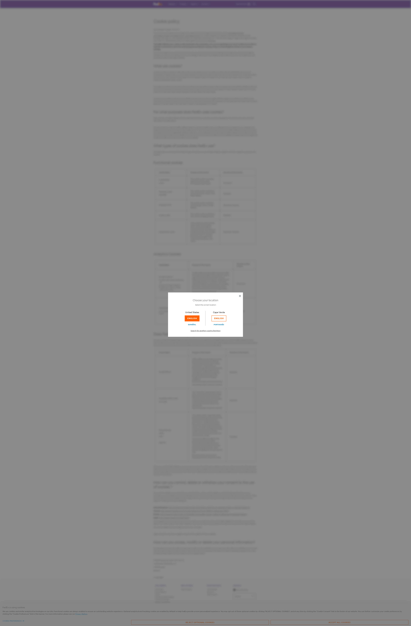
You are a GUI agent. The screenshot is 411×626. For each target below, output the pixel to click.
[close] (240, 296)
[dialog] (205, 313)
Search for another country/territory (205, 331)
